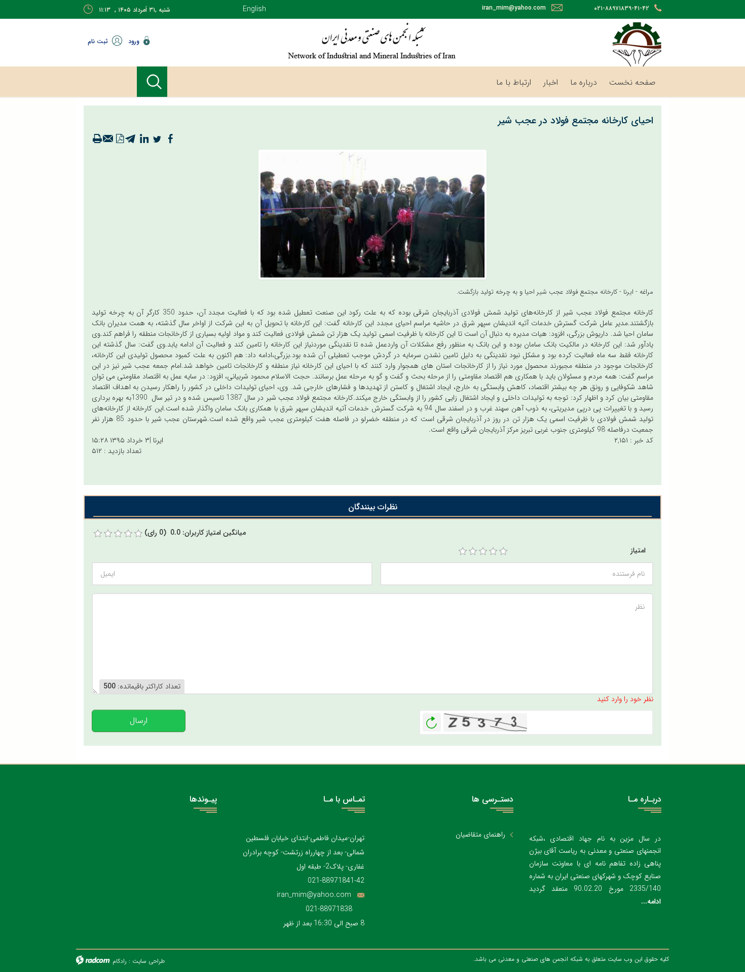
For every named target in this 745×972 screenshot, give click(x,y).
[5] (503, 551)
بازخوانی (432, 720)
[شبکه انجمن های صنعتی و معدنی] (340, 40)
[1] (462, 551)
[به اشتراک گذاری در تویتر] (157, 139)
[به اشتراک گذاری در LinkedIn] (143, 139)
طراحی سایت (148, 961)
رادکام (120, 961)
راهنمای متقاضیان (480, 834)
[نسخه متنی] (97, 139)
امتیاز (638, 550)
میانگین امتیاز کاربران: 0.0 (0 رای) (195, 533)
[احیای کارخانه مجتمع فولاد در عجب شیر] (372, 214)
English (254, 9)
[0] (97, 533)
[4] (493, 551)
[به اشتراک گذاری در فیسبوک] (170, 139)
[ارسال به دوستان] (108, 139)
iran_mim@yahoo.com (514, 8)
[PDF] (119, 139)
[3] (483, 551)
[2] (472, 551)
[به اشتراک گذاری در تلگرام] (130, 139)
